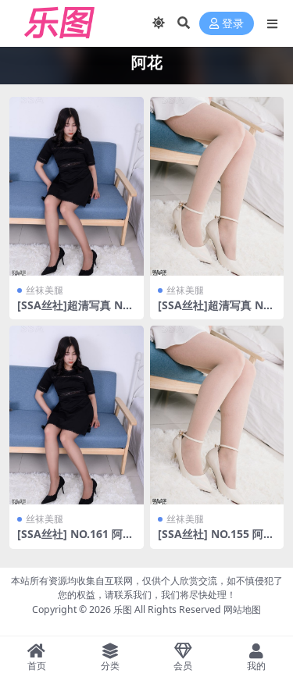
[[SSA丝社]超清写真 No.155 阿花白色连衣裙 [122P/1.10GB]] (217, 186)
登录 (233, 24)
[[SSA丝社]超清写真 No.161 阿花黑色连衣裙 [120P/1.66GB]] (76, 186)
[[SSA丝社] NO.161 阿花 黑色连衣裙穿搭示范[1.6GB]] (76, 415)
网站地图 (242, 609)
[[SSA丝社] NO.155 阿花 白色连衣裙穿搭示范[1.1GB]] (217, 415)
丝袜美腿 (44, 290)
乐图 (122, 609)
